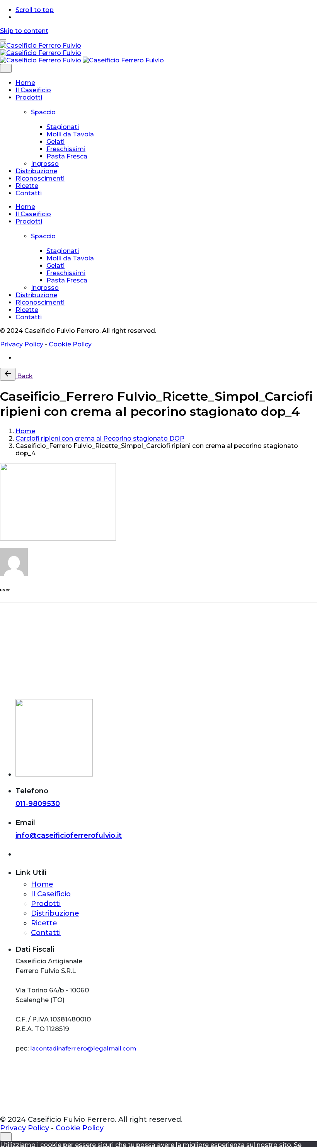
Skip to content (24, 30)
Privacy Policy (21, 344)
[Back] (7, 374)
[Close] (6, 68)
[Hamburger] (3, 40)
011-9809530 (37, 803)
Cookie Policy (70, 344)
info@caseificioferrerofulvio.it (68, 835)
